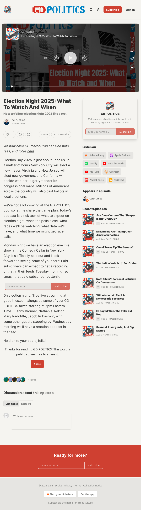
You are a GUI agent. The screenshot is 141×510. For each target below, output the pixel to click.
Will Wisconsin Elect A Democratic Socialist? (110, 297)
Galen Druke (18, 120)
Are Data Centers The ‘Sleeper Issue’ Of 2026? (115, 217)
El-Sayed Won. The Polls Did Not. (114, 312)
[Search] (91, 9)
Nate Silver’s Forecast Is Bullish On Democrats (116, 280)
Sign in (130, 9)
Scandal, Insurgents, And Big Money (115, 328)
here (30, 151)
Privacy (68, 485)
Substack (53, 502)
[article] (110, 219)
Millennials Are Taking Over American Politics (114, 233)
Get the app (87, 494)
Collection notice (92, 485)
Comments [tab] (12, 403)
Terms (77, 485)
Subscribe (112, 9)
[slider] (69, 86)
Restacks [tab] (26, 403)
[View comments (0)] (132, 50)
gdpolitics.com (14, 301)
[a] (88, 219)
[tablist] (18, 403)
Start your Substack (61, 494)
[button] (45, 58)
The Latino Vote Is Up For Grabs (116, 263)
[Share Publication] (98, 9)
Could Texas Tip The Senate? (115, 247)
